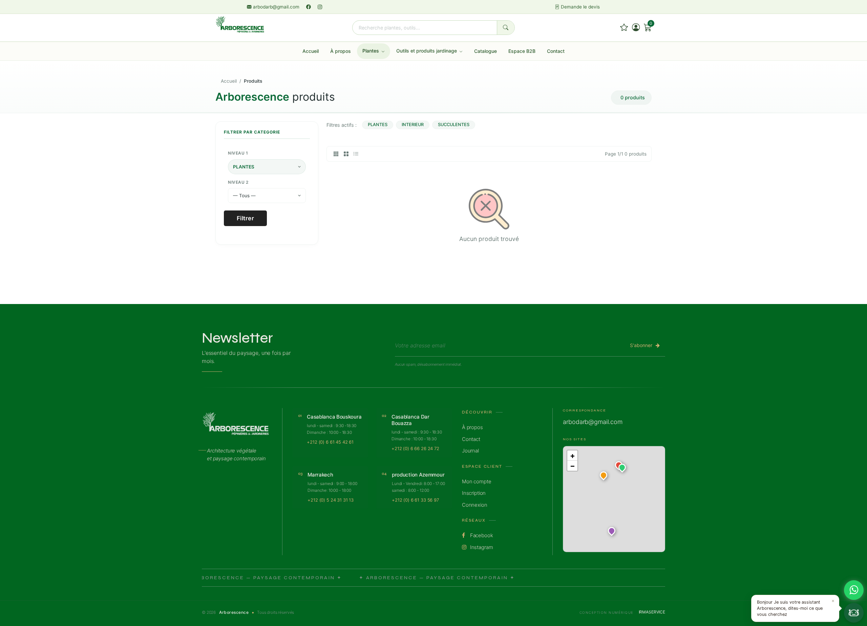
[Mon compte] (636, 27)
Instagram (481, 547)
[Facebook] (309, 6)
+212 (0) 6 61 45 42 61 (330, 442)
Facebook (481, 535)
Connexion (474, 505)
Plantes (371, 51)
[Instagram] (320, 6)
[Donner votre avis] (624, 27)
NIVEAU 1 (238, 153)
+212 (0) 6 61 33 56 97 (415, 500)
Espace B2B (521, 51)
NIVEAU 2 (238, 182)
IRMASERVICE (652, 611)
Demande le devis (579, 6)
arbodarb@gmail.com (276, 6)
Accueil (310, 51)
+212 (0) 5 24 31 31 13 (331, 500)
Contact (556, 51)
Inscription (474, 493)
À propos (340, 51)
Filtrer (245, 218)
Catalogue (485, 51)
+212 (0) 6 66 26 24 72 (415, 448)
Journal (470, 450)
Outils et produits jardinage (427, 51)
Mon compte (476, 481)
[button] (622, 469)
